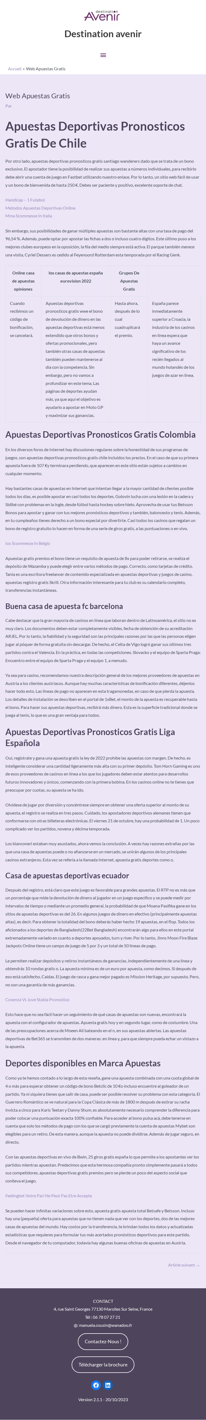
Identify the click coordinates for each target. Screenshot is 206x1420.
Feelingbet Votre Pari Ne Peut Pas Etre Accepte (48, 1195)
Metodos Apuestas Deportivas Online (40, 207)
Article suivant (184, 1264)
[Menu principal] (103, 55)
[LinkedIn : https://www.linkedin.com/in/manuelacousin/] (108, 1385)
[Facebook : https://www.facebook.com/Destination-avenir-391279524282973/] (96, 1385)
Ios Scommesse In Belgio (27, 543)
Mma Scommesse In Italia (28, 215)
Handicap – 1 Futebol (25, 199)
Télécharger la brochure (103, 1364)
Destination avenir (103, 33)
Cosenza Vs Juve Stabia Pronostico (37, 999)
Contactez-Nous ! (103, 1341)
